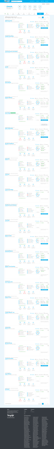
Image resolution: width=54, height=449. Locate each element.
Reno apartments (44, 420)
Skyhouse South (8, 235)
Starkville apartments (44, 432)
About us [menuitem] (42, 1)
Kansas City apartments (35, 426)
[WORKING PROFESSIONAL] (35, 6)
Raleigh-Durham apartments (45, 419)
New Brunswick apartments (36, 441)
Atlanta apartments (26, 419)
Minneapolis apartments (35, 437)
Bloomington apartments (27, 424)
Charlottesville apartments (27, 431)
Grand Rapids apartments (27, 447)
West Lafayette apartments (45, 442)
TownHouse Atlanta (9, 358)
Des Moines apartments (26, 441)
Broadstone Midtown (9, 143)
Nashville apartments (35, 439)
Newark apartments (35, 440)
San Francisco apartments (45, 426)
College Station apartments (27, 435)
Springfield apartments (44, 431)
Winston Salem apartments (45, 444)
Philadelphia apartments (35, 446)
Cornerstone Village (9, 189)
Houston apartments (35, 421)
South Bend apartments (44, 429)
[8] (25, 14)
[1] (8, 14)
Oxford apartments (35, 445)
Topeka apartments (44, 436)
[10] (34, 14)
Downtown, (7, 221)
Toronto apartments (44, 437)
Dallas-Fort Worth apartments (27, 439)
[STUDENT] (29, 6)
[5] (18, 14)
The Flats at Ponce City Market (11, 51)
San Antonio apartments (44, 424)
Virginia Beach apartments (45, 440)
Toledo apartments (44, 435)
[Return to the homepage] (7, 1)
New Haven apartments (35, 442)
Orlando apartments (35, 444)
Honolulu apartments (35, 420)
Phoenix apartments (35, 447)
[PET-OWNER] (24, 6)
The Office (7, 220)
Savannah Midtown (9, 251)
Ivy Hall (6, 66)
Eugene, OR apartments (26, 444)
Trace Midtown (8, 373)
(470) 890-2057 (44, 124)
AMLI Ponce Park (8, 20)
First (39, 17)
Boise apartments (26, 425)
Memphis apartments (35, 434)
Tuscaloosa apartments (44, 439)
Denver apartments (26, 440)
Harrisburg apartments (35, 418)
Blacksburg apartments (26, 423)
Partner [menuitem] (46, 1)
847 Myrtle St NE (8, 343)
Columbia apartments (26, 436)
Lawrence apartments (35, 428)
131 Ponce (7, 174)
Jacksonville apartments (35, 425)
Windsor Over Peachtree (10, 266)
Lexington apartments (35, 429)
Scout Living (7, 112)
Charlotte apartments (26, 430)
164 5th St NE (7, 327)
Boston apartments (26, 426)
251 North (7, 389)
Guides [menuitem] (37, 1)
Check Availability (44, 213)
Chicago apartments (26, 432)
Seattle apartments (44, 428)
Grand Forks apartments (27, 446)
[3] (13, 14)
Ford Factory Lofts (9, 281)
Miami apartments (35, 435)
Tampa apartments (44, 434)
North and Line (8, 82)
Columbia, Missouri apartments (27, 437)
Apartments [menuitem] (32, 1)
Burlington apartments (26, 428)
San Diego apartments (44, 425)
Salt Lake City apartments (45, 423)
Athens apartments (26, 418)
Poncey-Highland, (8, 282)
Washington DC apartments (45, 441)
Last (47, 17)
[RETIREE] (40, 6)
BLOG (31, 410)
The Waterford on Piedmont (10, 205)
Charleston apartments (26, 429)
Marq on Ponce (8, 297)
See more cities (43, 445)
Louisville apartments (35, 431)
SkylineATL (7, 159)
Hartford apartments (35, 419)
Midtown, (7, 67)
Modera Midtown (8, 97)
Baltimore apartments (26, 421)
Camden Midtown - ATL (9, 312)
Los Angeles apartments (35, 430)
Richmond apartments (44, 421)
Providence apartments (44, 418)
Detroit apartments (26, 442)
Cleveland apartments (26, 434)
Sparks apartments (44, 430)
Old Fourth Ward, (8, 21)
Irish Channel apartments (36, 423)
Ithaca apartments (35, 424)
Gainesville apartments (26, 445)
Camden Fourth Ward (9, 36)
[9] (29, 14)
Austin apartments (26, 420)
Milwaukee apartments (35, 436)
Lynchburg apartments (35, 432)
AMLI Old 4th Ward (9, 128)
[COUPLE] (19, 6)
